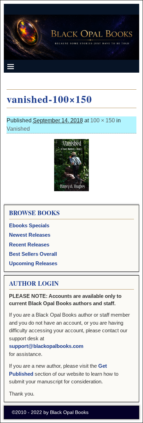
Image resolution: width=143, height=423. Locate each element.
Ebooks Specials (29, 225)
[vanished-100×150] (71, 165)
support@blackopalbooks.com (46, 346)
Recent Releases (29, 244)
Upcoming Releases (33, 263)
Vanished (18, 129)
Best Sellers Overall (33, 254)
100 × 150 (102, 120)
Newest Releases (29, 235)
